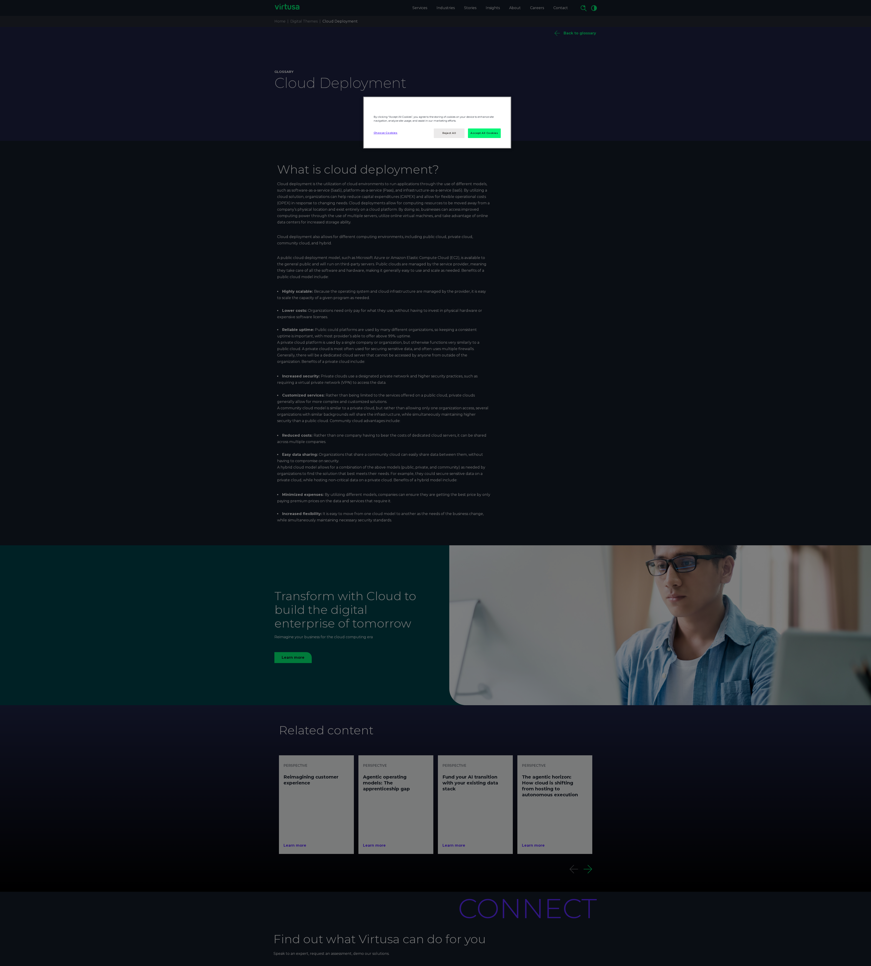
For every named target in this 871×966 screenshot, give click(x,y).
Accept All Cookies (484, 133)
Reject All (449, 133)
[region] (437, 123)
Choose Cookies (386, 132)
